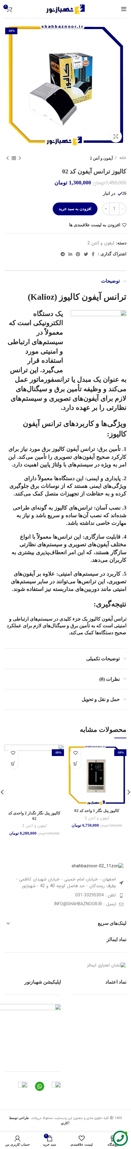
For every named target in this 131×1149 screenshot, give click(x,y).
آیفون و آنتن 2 (101, 158)
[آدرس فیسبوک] (93, 254)
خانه (122, 158)
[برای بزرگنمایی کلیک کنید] (116, 136)
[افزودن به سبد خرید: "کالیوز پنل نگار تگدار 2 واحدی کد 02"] (13, 763)
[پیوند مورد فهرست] (65, 895)
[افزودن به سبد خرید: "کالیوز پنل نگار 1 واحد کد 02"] (75, 763)
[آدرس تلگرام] (63, 254)
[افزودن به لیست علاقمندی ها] (75, 753)
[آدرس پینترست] (78, 254)
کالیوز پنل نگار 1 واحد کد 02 (96, 811)
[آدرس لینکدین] (70, 254)
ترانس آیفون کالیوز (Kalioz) (77, 297)
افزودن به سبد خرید (75, 208)
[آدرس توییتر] (86, 254)
